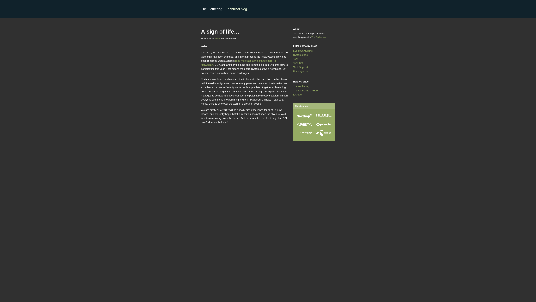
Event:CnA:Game (303, 50)
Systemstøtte (300, 55)
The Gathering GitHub (305, 90)
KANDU (297, 94)
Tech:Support (300, 67)
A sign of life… (220, 32)
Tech (295, 59)
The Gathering (224, 9)
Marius (217, 38)
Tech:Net (298, 63)
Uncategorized (301, 71)
